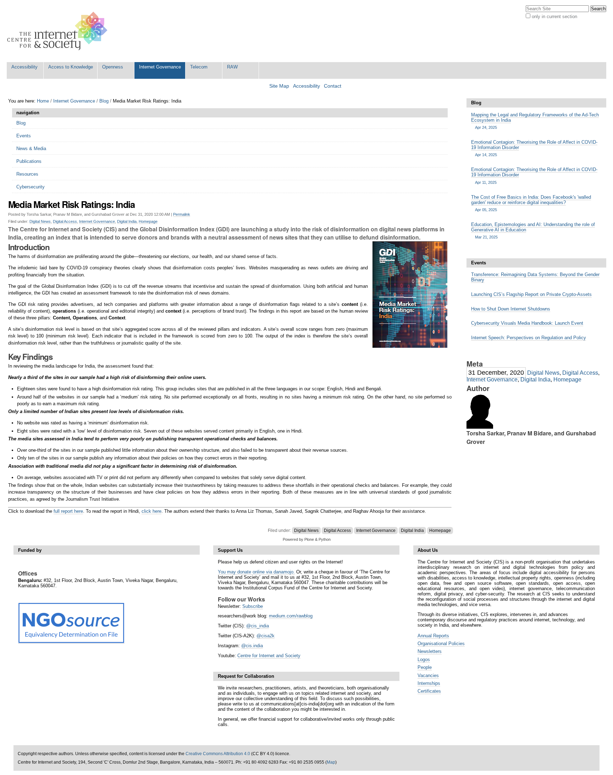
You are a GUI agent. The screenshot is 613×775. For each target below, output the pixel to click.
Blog (104, 101)
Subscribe (252, 606)
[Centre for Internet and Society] (59, 31)
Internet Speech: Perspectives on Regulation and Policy (528, 337)
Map (331, 762)
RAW (232, 67)
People (425, 667)
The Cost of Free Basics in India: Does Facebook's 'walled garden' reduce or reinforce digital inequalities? (531, 203)
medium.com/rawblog (291, 616)
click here (151, 511)
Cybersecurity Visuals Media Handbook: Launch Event (527, 323)
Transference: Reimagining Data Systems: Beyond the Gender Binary (535, 277)
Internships (429, 683)
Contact (332, 86)
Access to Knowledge (70, 67)
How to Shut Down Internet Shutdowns (510, 309)
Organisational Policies (441, 643)
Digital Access (65, 221)
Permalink (181, 214)
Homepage (148, 221)
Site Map (279, 86)
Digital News (40, 221)
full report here (68, 511)
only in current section (554, 16)
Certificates (429, 691)
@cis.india (252, 645)
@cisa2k (265, 635)
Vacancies (428, 675)
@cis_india (257, 625)
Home (43, 101)
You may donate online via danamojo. (256, 572)
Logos (424, 659)
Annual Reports (433, 635)
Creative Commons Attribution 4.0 (218, 753)
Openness (112, 67)
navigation (27, 112)
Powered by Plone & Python (307, 539)
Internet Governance (160, 67)
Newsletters (430, 651)
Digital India (127, 221)
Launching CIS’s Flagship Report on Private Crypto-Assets (531, 294)
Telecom (199, 67)
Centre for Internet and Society (268, 655)
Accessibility (24, 67)
